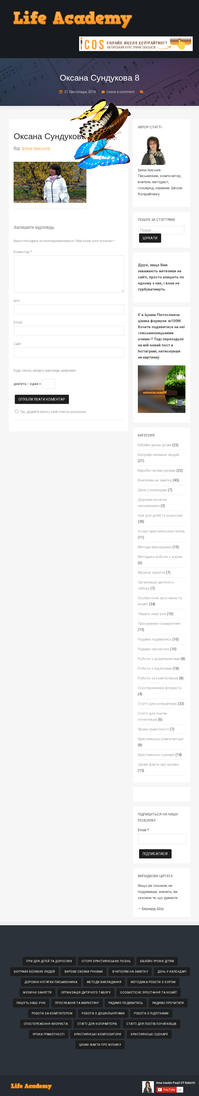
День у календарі (152, 490)
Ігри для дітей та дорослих (160, 515)
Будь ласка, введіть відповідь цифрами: (45, 370)
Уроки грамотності (153, 729)
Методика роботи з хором (160, 557)
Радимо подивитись (155, 639)
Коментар (23, 252)
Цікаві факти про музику (158, 764)
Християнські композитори (160, 739)
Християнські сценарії (156, 755)
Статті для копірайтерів (157, 704)
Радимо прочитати (153, 649)
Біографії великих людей (158, 455)
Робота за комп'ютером (158, 678)
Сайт (17, 344)
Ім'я (16, 301)
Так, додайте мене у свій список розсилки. (53, 412)
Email (18, 322)
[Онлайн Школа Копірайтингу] (136, 49)
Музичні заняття (151, 572)
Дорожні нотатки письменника (51, 982)
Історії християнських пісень (161, 531)
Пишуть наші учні (152, 614)
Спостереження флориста (159, 688)
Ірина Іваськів (36, 148)
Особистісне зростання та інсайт (148, 992)
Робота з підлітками (155, 668)
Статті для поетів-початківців (151, 1024)
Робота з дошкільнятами (159, 659)
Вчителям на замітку (155, 480)
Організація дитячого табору (86, 992)
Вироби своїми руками (156, 470)
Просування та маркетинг (159, 623)
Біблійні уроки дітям (154, 445)
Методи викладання (155, 547)
